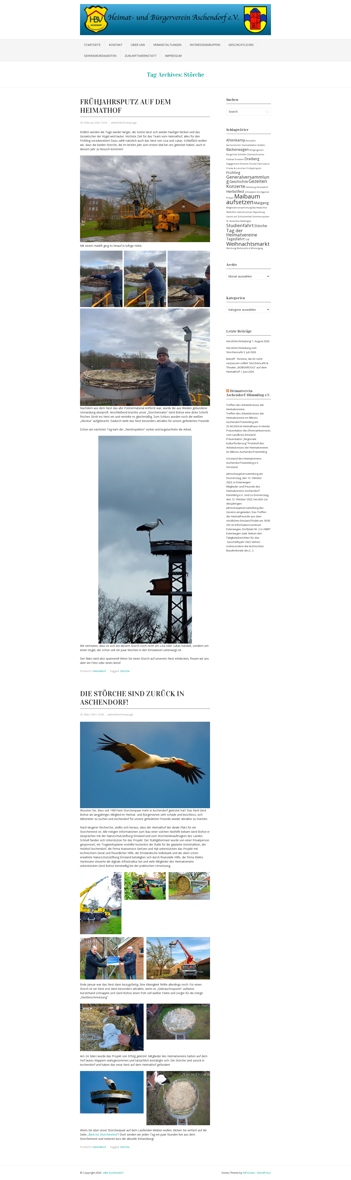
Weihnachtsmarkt (248, 243)
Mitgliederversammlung (239, 207)
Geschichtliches (241, 45)
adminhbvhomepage (124, 122)
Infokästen (250, 192)
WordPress (264, 1173)
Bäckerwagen (237, 149)
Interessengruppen (205, 45)
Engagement (232, 163)
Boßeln (261, 145)
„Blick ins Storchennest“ (102, 1134)
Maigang (261, 202)
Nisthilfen (231, 212)
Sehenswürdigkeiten (100, 56)
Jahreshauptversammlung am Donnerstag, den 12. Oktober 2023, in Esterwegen (244, 478)
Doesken (239, 159)
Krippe (230, 197)
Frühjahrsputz (253, 168)
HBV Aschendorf (113, 1173)
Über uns (138, 45)
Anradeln (251, 140)
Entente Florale (248, 163)
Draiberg (252, 158)
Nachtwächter (259, 207)
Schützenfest (245, 216)
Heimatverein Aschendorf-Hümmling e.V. (248, 393)
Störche (125, 671)
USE (247, 239)
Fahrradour (263, 163)
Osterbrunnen (244, 212)
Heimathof (99, 671)
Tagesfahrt (235, 238)
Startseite (92, 45)
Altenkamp (235, 140)
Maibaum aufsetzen (243, 199)
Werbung (231, 248)
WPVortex (249, 1173)
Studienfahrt (240, 225)
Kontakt (115, 45)
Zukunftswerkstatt (141, 56)
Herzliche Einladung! (238, 341)
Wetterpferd (243, 248)
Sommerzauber (261, 216)
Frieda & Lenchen (236, 168)
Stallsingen (245, 221)
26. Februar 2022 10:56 (93, 122)
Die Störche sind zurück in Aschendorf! (132, 698)
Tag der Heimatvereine (241, 232)
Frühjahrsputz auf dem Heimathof (125, 106)
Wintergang (257, 248)
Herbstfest (235, 191)
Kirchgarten (263, 192)
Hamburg (251, 187)
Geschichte (239, 181)
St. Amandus (232, 221)
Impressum (173, 56)
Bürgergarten (256, 150)
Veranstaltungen (167, 45)
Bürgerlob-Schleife (236, 154)
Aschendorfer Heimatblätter (241, 145)
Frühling (233, 172)
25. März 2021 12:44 (92, 714)
